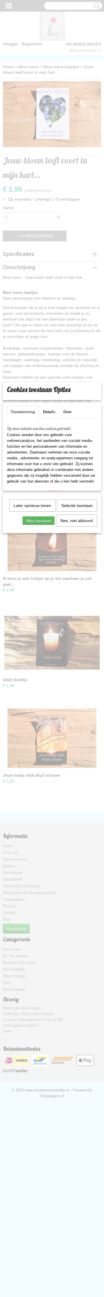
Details (49, 412)
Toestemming (23, 412)
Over (67, 412)
